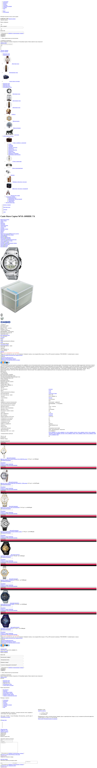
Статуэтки (16, 134)
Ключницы (10, 151)
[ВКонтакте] (1, 362)
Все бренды (5, 689)
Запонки (13, 175)
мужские (2, 337)
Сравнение (10, 464)
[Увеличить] (11, 279)
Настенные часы (16, 93)
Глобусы (13, 114)
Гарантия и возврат (7, 6)
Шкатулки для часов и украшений (20, 188)
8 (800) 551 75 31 (4, 730)
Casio (2, 339)
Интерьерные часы (13, 72)
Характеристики (4, 239)
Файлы (2, 245)
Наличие (2, 244)
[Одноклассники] (3, 362)
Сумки (9, 144)
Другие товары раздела (17, 355)
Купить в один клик (15, 754)
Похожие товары (4, 243)
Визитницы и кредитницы (14, 154)
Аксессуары (3, 240)
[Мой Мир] (5, 362)
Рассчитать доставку (15, 359)
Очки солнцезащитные (17, 168)
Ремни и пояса (11, 152)
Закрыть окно (4, 42)
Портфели (10, 145)
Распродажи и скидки (8, 693)
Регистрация (6, 12)
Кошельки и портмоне (13, 153)
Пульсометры (11, 200)
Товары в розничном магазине (10, 695)
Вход (4, 10)
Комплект (3, 237)
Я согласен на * (13, 753)
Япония (2, 351)
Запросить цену (12, 765)
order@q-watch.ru (42, 710)
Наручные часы (15, 63)
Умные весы (11, 201)
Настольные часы (17, 100)
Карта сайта (40, 718)
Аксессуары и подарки (14, 81)
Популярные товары (7, 692)
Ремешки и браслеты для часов (20, 181)
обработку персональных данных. (16, 33)
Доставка (5, 5)
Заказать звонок (12, 18)
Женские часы (6, 55)
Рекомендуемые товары (8, 694)
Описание (3, 238)
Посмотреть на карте (5, 717)
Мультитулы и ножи (15, 195)
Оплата (4, 4)
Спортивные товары (10, 196)
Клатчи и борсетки (12, 149)
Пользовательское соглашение (50, 718)
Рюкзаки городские (12, 147)
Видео (2, 246)
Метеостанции (16, 121)
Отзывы (5, 7)
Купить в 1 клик (4, 464)
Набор (2, 236)
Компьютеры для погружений (15, 199)
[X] (7, 362)
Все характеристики (5, 335)
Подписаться (10, 357)
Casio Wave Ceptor (5, 344)
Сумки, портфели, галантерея (19, 142)
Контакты (5, 2)
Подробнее (3, 462)
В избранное (3, 465)
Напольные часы (16, 107)
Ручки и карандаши (17, 161)
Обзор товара (4, 234)
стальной (51, 413)
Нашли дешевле (12, 358)
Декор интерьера (17, 128)
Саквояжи (10, 146)
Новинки (5, 690)
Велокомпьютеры (12, 197)
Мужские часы (6, 53)
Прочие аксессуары (10, 202)
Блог (4, 8)
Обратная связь (4, 729)
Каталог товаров (4, 50)
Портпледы (11, 148)
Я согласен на (13, 33)
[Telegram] (9, 362)
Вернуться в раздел (5, 233)
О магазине (5, 1)
